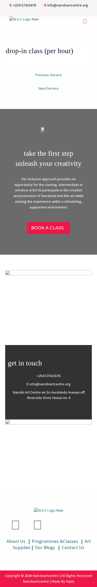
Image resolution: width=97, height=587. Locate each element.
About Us (15, 541)
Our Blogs (45, 547)
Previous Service (48, 75)
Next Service (48, 88)
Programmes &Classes (55, 541)
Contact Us (73, 547)
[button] (85, 21)
